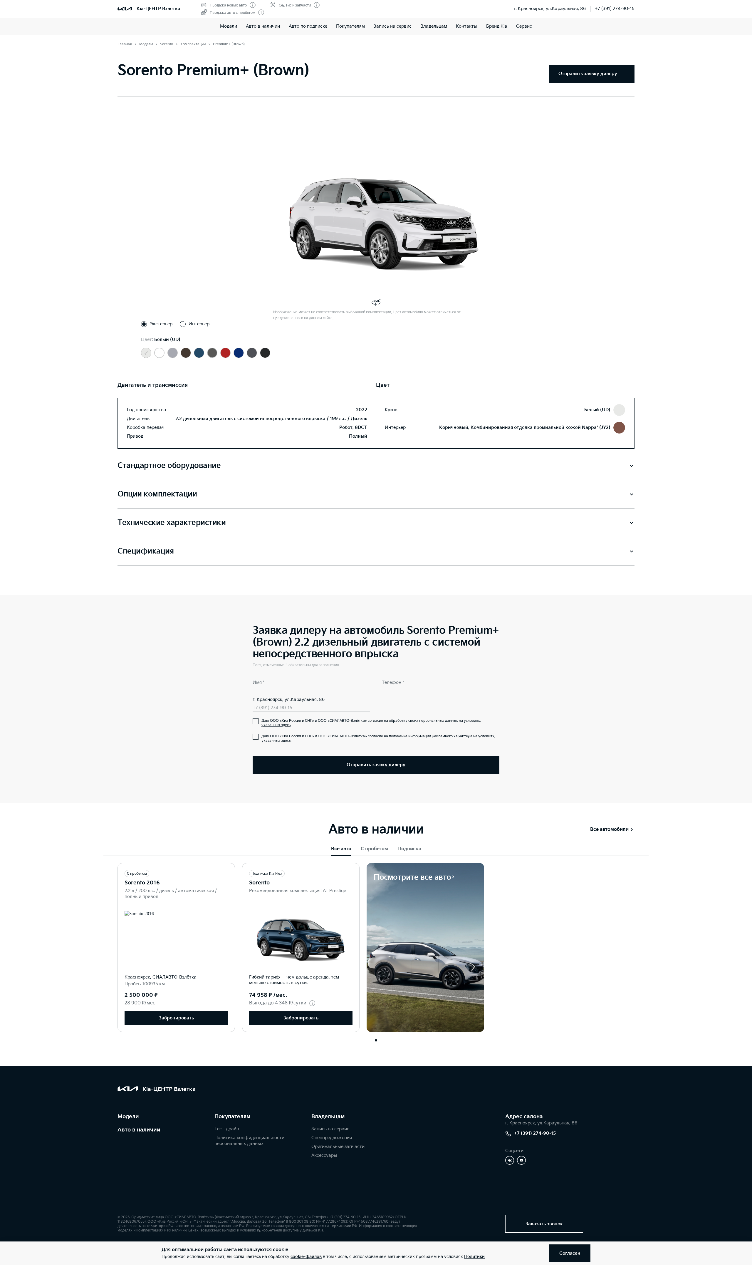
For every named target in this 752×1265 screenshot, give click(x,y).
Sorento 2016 (142, 883)
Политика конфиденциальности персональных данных (249, 1140)
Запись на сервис (393, 26)
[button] (376, 1040)
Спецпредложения (331, 1138)
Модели (228, 26)
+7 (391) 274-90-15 (614, 8)
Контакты (466, 26)
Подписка (409, 849)
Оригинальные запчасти (338, 1146)
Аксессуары (324, 1155)
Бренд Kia (496, 26)
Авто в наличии (263, 26)
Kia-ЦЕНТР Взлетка (158, 8)
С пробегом (374, 849)
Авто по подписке (308, 26)
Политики (474, 1256)
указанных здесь (276, 725)
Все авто (341, 849)
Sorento (259, 883)
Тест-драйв (226, 1129)
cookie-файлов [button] (306, 1256)
